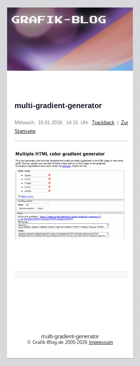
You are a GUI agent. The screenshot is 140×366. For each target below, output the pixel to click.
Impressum (101, 342)
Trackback (103, 122)
